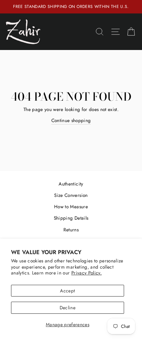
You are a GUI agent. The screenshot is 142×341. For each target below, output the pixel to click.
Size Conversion (71, 195)
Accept (67, 290)
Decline (67, 307)
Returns (71, 229)
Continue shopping (71, 120)
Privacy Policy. (86, 272)
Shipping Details (71, 217)
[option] (71, 6)
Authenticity (71, 183)
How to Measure (71, 206)
